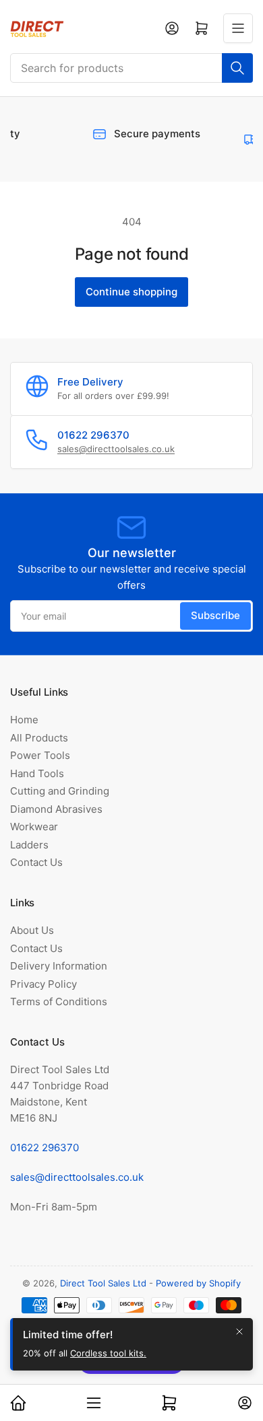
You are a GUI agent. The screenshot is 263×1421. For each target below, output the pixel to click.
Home (24, 719)
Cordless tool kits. (108, 1359)
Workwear (34, 826)
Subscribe (215, 615)
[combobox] (131, 68)
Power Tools (40, 755)
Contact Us (36, 862)
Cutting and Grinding (59, 791)
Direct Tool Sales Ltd (103, 1283)
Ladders (29, 844)
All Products (39, 737)
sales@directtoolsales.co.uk (116, 448)
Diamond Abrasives (56, 809)
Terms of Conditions (58, 1001)
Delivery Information (58, 965)
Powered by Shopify (198, 1283)
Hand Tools (37, 773)
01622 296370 (44, 1147)
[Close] (239, 1337)
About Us (32, 930)
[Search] (237, 68)
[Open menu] (238, 28)
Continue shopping (131, 291)
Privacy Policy (43, 984)
